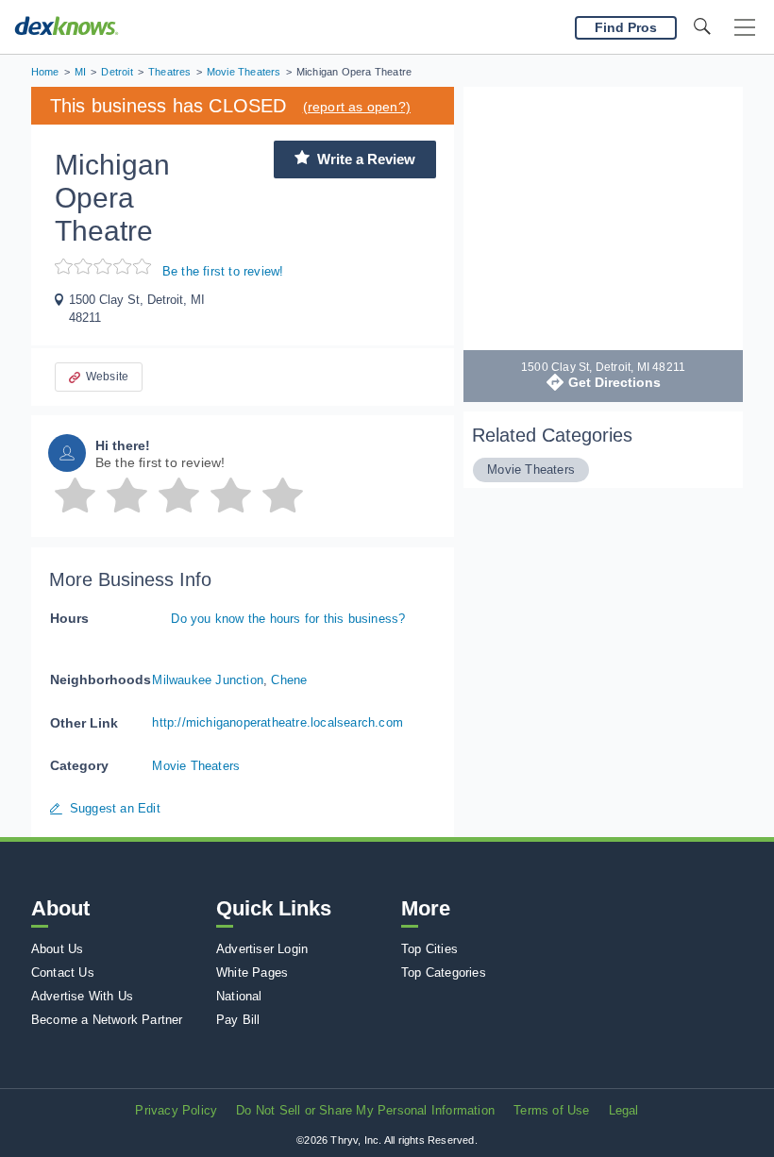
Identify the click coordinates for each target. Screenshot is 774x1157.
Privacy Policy (176, 1110)
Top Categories (443, 972)
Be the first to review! (223, 271)
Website (107, 376)
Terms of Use (551, 1110)
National (239, 996)
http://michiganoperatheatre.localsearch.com (277, 722)
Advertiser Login (262, 949)
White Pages (252, 972)
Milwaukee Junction (207, 680)
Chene (289, 680)
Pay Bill (238, 1020)
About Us (57, 949)
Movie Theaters (196, 766)
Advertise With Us (82, 996)
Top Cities (429, 949)
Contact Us (62, 972)
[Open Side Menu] (744, 28)
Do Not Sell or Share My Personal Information (365, 1110)
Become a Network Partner (107, 1020)
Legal (624, 1110)
